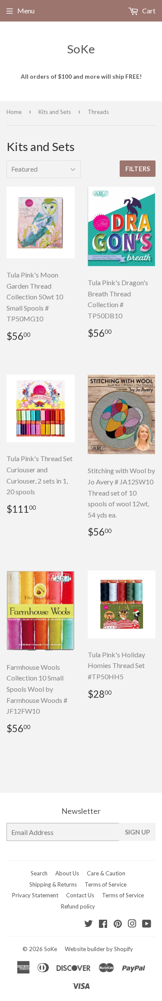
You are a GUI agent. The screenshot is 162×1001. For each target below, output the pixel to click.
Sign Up (137, 832)
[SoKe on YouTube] (146, 924)
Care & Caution (106, 873)
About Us (67, 873)
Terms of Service (106, 884)
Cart (148, 10)
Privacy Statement (35, 895)
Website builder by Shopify (99, 949)
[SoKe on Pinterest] (117, 924)
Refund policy (78, 906)
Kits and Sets (54, 111)
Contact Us (80, 895)
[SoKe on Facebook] (103, 924)
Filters (137, 168)
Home (14, 111)
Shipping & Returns (53, 884)
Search (39, 873)
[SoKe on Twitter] (88, 924)
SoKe (81, 49)
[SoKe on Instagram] (132, 924)
